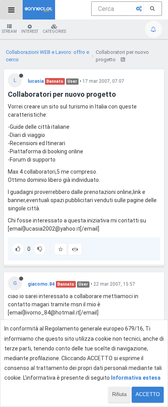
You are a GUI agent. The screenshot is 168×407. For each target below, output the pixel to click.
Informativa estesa (136, 378)
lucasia (36, 81)
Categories (54, 31)
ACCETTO (148, 394)
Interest (29, 31)
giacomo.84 (41, 284)
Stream (9, 31)
